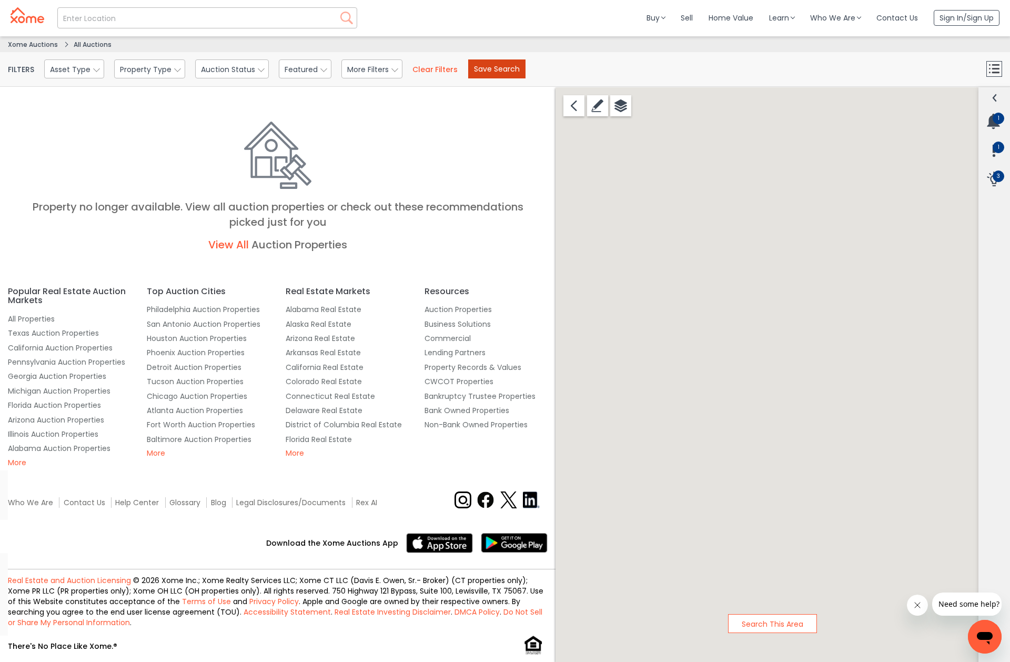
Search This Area (772, 624)
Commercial (448, 338)
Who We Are (30, 502)
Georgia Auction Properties (57, 376)
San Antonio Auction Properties (203, 324)
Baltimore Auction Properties (199, 439)
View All (228, 244)
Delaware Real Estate (324, 410)
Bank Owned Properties (467, 410)
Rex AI (366, 502)
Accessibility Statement (287, 612)
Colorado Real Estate (324, 381)
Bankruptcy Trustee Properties (480, 396)
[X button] (508, 500)
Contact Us (84, 502)
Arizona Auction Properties (56, 420)
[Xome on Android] (514, 542)
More (17, 462)
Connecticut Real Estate (330, 396)
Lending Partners (455, 352)
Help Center (137, 502)
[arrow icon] (994, 98)
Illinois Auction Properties (53, 434)
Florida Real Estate (319, 439)
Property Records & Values (473, 367)
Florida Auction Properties (54, 405)
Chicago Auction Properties (197, 396)
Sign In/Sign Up (967, 18)
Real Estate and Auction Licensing (69, 580)
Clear (435, 69)
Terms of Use (206, 601)
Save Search (497, 69)
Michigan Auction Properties (59, 391)
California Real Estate (324, 367)
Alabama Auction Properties (59, 448)
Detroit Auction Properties (194, 367)
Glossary (184, 502)
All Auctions (93, 44)
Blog (218, 502)
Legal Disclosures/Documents (291, 502)
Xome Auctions (33, 44)
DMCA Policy (477, 612)
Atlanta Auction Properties (195, 410)
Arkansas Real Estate (323, 352)
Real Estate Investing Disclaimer (393, 612)
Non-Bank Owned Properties (476, 424)
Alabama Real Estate (323, 309)
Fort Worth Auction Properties (201, 424)
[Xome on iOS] (443, 542)
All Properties (31, 319)
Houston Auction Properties (197, 338)
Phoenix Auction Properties (196, 352)
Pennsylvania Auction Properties (66, 362)
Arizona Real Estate (320, 338)
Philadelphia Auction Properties (203, 309)
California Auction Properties (60, 348)
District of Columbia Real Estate (344, 424)
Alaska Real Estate (318, 324)
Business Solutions (458, 324)
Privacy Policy (274, 601)
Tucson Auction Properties (195, 381)
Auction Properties (458, 309)
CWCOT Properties (459, 381)
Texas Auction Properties (53, 333)
